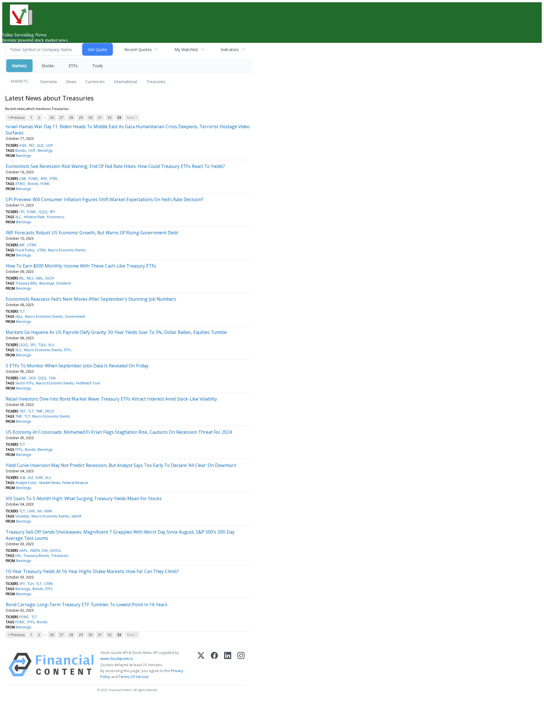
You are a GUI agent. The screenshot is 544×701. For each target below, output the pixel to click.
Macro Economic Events (67, 250)
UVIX (31, 511)
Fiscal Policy (24, 250)
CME (22, 178)
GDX (32, 378)
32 (110, 117)
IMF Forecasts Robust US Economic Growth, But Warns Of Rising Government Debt (92, 233)
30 (90, 117)
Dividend (63, 283)
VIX (39, 511)
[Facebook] (214, 665)
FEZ (32, 145)
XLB (22, 477)
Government (75, 316)
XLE (30, 477)
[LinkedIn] (227, 665)
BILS (30, 278)
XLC (18, 216)
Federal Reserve (75, 482)
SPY (52, 211)
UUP (49, 145)
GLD (40, 145)
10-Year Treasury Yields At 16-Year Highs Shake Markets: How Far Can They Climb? (92, 571)
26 (52, 117)
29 (81, 117)
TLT (22, 311)
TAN (52, 378)
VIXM (48, 511)
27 (61, 117)
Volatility (22, 516)
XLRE (39, 477)
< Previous (16, 117)
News (71, 81)
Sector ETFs (24, 383)
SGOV (49, 278)
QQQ (43, 211)
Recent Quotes (138, 49)
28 (71, 117)
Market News (49, 482)
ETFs (73, 65)
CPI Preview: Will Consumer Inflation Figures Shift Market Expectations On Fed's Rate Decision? (104, 199)
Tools (97, 65)
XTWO (20, 183)
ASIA (22, 145)
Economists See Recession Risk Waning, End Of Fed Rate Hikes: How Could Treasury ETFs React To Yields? (115, 166)
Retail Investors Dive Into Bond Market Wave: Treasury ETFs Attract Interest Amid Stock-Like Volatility (111, 399)
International (125, 81)
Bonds (20, 150)
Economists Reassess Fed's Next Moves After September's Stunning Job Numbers (91, 299)
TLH (30, 583)
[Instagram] (241, 665)
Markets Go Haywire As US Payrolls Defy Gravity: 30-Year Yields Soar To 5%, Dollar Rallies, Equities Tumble (116, 332)
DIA (45, 550)
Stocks (48, 65)
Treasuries (155, 81)
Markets (19, 65)
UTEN (31, 245)
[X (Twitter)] (201, 665)
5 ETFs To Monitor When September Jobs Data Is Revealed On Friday (77, 366)
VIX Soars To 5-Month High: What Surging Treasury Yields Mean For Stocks (84, 498)
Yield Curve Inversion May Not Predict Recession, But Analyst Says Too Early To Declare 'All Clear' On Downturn (121, 465)
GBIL (39, 278)
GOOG (55, 550)
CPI (21, 211)
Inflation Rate (34, 216)
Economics (55, 216)
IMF (22, 245)
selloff (76, 516)
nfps (18, 316)
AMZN (35, 550)
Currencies (95, 81)
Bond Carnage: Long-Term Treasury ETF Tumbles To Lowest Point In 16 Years (86, 604)
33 (119, 117)
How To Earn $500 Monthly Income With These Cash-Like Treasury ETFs (81, 266)
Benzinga (45, 150)
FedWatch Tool (88, 383)
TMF (39, 411)
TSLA (42, 344)
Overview (48, 81)
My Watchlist (186, 49)
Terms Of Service (133, 676)
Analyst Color (26, 482)
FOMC (33, 178)
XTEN (53, 178)
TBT (22, 411)
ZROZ (49, 411)
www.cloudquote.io (116, 658)
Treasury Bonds (36, 555)
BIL (21, 278)
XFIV (44, 178)
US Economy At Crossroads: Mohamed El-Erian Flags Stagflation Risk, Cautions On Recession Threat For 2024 (119, 432)
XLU (51, 344)
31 (100, 117)
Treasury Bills (26, 283)
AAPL (23, 550)
